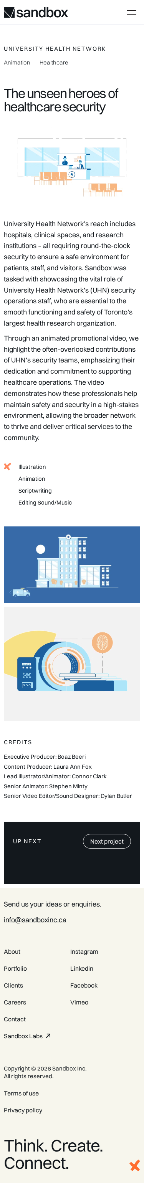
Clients (13, 985)
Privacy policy (23, 1110)
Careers (15, 1002)
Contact (15, 1019)
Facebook (84, 985)
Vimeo (79, 1002)
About (12, 951)
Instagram (84, 951)
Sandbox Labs (23, 1036)
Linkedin (81, 968)
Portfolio (15, 968)
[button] (130, 12)
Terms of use (21, 1093)
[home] (36, 12)
